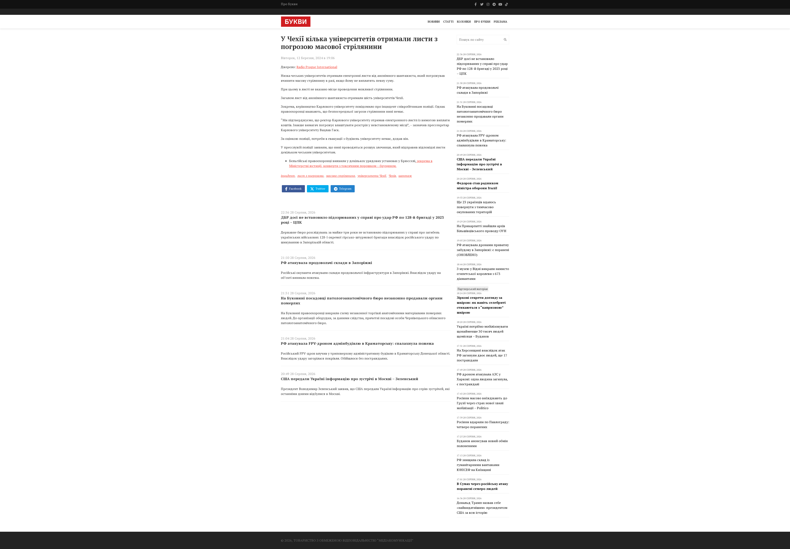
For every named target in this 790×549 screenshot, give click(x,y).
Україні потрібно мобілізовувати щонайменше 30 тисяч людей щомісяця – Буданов (482, 331)
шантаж (405, 175)
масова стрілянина (340, 175)
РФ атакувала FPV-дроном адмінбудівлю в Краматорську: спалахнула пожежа (357, 343)
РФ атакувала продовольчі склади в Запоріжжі (326, 262)
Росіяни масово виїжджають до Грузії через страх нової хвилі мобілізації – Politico (482, 403)
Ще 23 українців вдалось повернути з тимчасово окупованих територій (476, 207)
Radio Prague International (316, 67)
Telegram (344, 188)
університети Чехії (372, 175)
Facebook (295, 188)
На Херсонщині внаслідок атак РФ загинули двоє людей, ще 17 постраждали (482, 355)
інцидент (288, 175)
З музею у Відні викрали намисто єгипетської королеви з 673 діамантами (483, 273)
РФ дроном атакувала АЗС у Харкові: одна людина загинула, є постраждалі (482, 379)
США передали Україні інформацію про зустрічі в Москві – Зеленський (349, 378)
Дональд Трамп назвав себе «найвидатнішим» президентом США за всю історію (482, 507)
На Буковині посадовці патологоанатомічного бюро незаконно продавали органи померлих (362, 300)
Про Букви (289, 4)
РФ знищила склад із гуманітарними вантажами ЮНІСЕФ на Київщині (478, 465)
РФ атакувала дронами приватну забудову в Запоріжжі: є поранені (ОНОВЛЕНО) (483, 250)
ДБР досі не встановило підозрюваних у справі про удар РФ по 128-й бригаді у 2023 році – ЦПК (362, 220)
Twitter (320, 188)
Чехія (392, 175)
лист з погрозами (310, 175)
